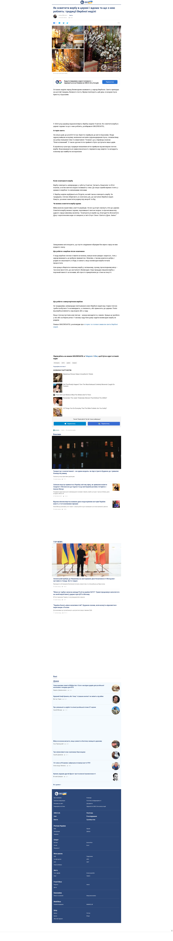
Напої (88, 884)
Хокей (55, 845)
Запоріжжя (57, 831)
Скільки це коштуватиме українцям (64, 476)
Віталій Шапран (58, 776)
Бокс (87, 845)
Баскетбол (89, 842)
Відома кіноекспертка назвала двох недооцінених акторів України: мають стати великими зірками (79, 503)
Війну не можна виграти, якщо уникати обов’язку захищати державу (77, 741)
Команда (88, 797)
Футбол (56, 842)
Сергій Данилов (58, 755)
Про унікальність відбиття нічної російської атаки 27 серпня (74, 707)
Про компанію (58, 797)
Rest (55, 676)
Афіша (55, 913)
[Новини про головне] (56, 430)
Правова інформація (59, 800)
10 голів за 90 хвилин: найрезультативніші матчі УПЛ (71, 763)
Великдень (56, 363)
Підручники (89, 856)
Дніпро (88, 831)
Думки (56, 681)
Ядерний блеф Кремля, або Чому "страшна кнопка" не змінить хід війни (78, 696)
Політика (89, 813)
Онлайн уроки (57, 859)
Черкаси (56, 834)
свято (63, 363)
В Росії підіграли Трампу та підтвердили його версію (69, 597)
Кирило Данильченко (60, 690)
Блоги (56, 819)
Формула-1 (57, 848)
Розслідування (91, 816)
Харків (88, 828)
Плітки (88, 913)
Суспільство (90, 819)
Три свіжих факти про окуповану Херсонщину (69, 752)
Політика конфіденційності (93, 800)
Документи (89, 803)
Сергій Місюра (57, 710)
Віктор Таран (57, 699)
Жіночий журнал (58, 918)
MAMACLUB (89, 904)
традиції (74, 363)
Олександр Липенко (59, 765)
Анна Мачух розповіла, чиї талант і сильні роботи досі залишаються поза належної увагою (80, 506)
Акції (55, 876)
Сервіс (88, 876)
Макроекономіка (91, 895)
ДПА (87, 859)
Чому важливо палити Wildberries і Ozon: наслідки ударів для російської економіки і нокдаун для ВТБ (78, 686)
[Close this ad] (171, 930)
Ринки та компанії (58, 895)
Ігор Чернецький (58, 744)
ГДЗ (55, 856)
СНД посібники (58, 864)
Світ (55, 816)
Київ (55, 828)
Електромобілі (90, 873)
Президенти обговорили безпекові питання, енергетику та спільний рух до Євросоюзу (79, 584)
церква (68, 363)
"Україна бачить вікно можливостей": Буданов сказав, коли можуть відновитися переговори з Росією (84, 606)
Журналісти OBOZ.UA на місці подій (96, 806)
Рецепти (56, 884)
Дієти (55, 887)
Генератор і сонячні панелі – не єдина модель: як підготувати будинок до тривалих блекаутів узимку (86, 472)
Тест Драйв (57, 873)
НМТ (87, 862)
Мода (88, 916)
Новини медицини (58, 904)
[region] (86, 109)
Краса (55, 916)
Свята (71, 15)
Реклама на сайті (58, 803)
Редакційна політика (59, 366)
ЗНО (55, 862)
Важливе (57, 434)
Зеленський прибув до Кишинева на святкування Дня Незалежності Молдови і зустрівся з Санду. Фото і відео (84, 580)
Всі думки (56, 784)
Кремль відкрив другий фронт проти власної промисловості (74, 774)
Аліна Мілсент (63, 15)
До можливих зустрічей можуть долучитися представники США (72, 610)
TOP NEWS (57, 542)
